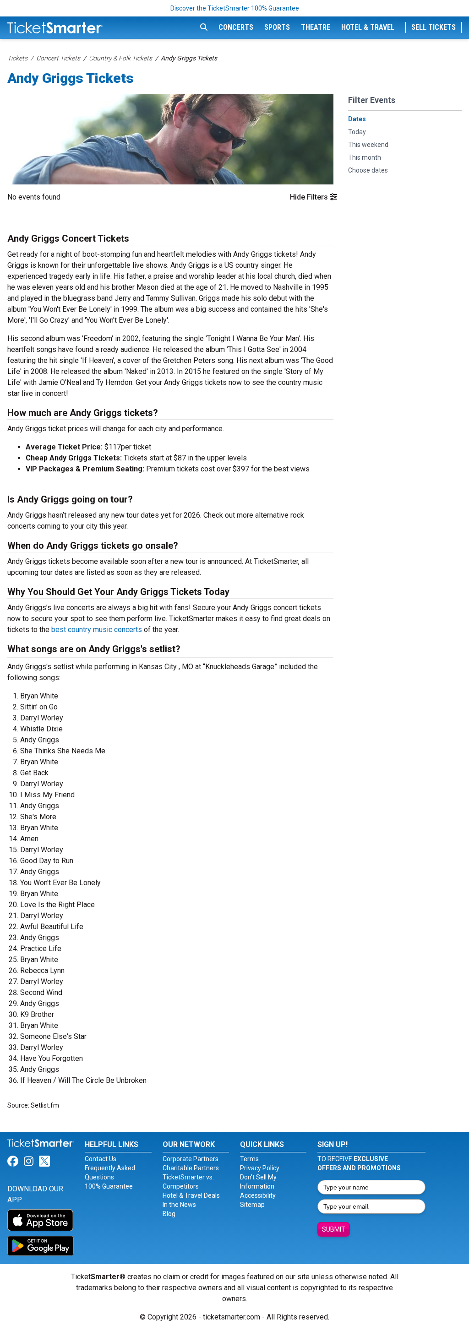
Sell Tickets (433, 27)
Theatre (315, 27)
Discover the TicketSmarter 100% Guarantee (234, 8)
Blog (169, 1213)
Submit (333, 1229)
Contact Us (100, 1158)
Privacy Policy (259, 1168)
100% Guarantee (109, 1186)
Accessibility (258, 1195)
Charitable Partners (191, 1168)
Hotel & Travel (367, 27)
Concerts (235, 27)
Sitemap (252, 1204)
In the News (179, 1204)
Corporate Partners (190, 1158)
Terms (249, 1158)
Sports (277, 27)
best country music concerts (96, 629)
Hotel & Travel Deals (191, 1195)
